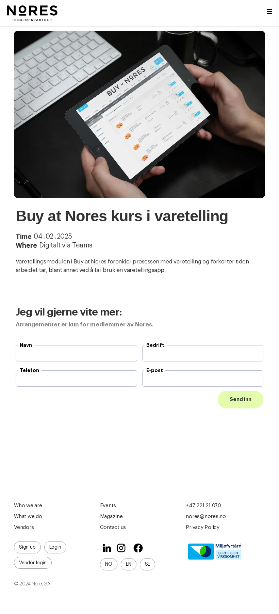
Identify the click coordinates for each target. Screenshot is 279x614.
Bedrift (155, 345)
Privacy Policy (202, 527)
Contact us (113, 527)
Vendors (24, 527)
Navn (26, 345)
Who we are (28, 505)
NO (108, 564)
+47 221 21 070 (203, 505)
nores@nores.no (206, 516)
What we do (28, 516)
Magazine (111, 516)
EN (128, 564)
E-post (154, 370)
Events (108, 505)
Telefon (29, 370)
